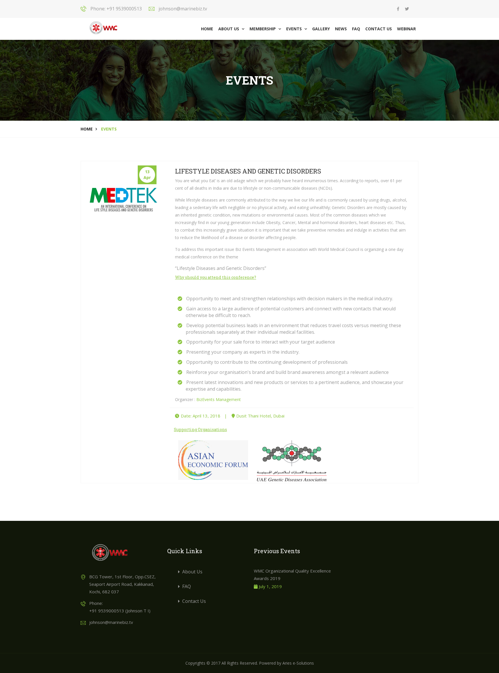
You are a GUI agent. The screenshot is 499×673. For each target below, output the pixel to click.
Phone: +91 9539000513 (116, 8)
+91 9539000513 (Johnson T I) (119, 611)
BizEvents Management (218, 399)
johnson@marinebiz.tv (183, 8)
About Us (231, 28)
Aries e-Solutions (298, 663)
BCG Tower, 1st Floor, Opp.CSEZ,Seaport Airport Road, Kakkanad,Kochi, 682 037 (122, 584)
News (341, 28)
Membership (265, 28)
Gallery (321, 28)
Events (296, 28)
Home (207, 28)
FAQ (356, 28)
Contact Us (378, 28)
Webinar (406, 28)
